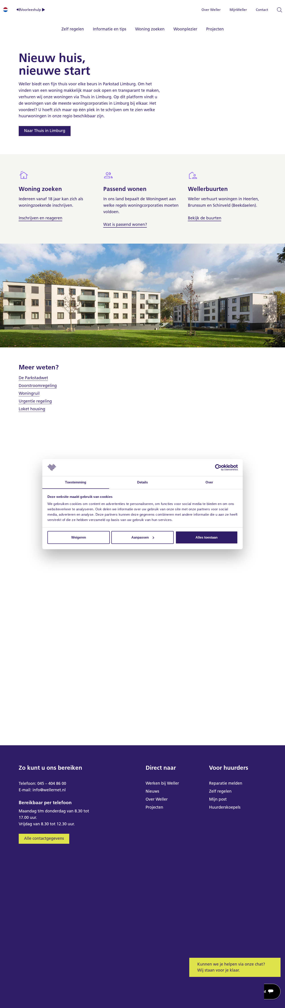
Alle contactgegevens (44, 838)
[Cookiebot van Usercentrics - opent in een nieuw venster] (218, 467)
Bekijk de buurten (204, 218)
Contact (262, 10)
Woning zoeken (150, 29)
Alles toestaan (206, 537)
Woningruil (29, 393)
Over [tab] (209, 482)
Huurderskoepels (224, 807)
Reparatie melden (225, 783)
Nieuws (152, 791)
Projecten (215, 29)
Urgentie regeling (35, 401)
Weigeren (78, 537)
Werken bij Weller (162, 783)
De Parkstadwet (33, 377)
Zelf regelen (72, 29)
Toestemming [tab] (75, 482)
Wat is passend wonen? (125, 224)
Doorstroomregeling (38, 385)
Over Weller (211, 10)
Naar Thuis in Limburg (44, 130)
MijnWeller (238, 10)
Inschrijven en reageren (40, 218)
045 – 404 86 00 (51, 783)
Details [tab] (142, 482)
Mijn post (218, 799)
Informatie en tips (109, 29)
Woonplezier (185, 29)
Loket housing (32, 409)
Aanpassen (140, 537)
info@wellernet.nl (49, 790)
